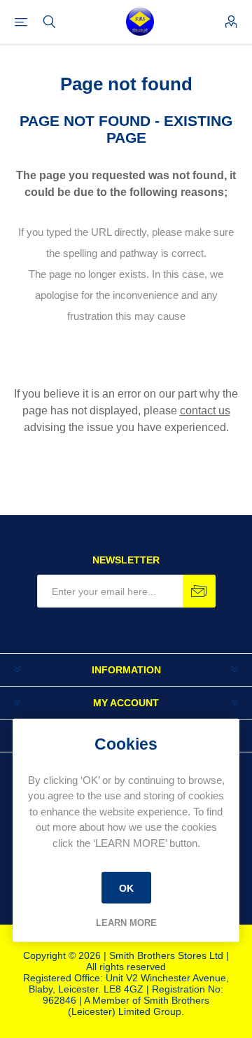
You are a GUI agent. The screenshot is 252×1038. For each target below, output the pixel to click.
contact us (205, 410)
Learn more (126, 923)
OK (126, 887)
